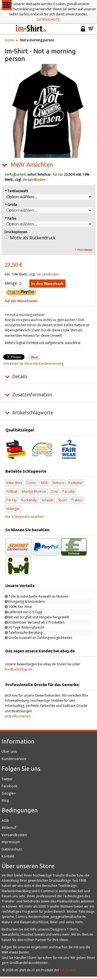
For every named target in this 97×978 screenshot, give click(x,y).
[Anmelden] (82, 31)
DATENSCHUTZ (48, 19)
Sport (62, 500)
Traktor (76, 500)
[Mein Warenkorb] (90, 31)
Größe (11, 204)
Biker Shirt (14, 483)
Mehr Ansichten (32, 164)
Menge (11, 283)
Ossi (54, 491)
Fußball (12, 491)
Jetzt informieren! (18, 716)
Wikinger (13, 508)
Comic (31, 483)
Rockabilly (29, 500)
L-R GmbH (67, 970)
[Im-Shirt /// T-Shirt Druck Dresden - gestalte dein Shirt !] (31, 29)
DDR (44, 483)
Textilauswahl (16, 191)
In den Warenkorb (47, 283)
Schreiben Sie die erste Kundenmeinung (33, 363)
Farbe (10, 218)
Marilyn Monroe (34, 491)
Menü (7, 5)
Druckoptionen (16, 232)
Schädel (47, 500)
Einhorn (58, 483)
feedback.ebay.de (18, 669)
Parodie (69, 491)
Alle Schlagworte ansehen (24, 516)
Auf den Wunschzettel (21, 301)
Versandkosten (34, 179)
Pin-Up (11, 500)
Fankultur (76, 483)
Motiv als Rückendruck (33, 238)
